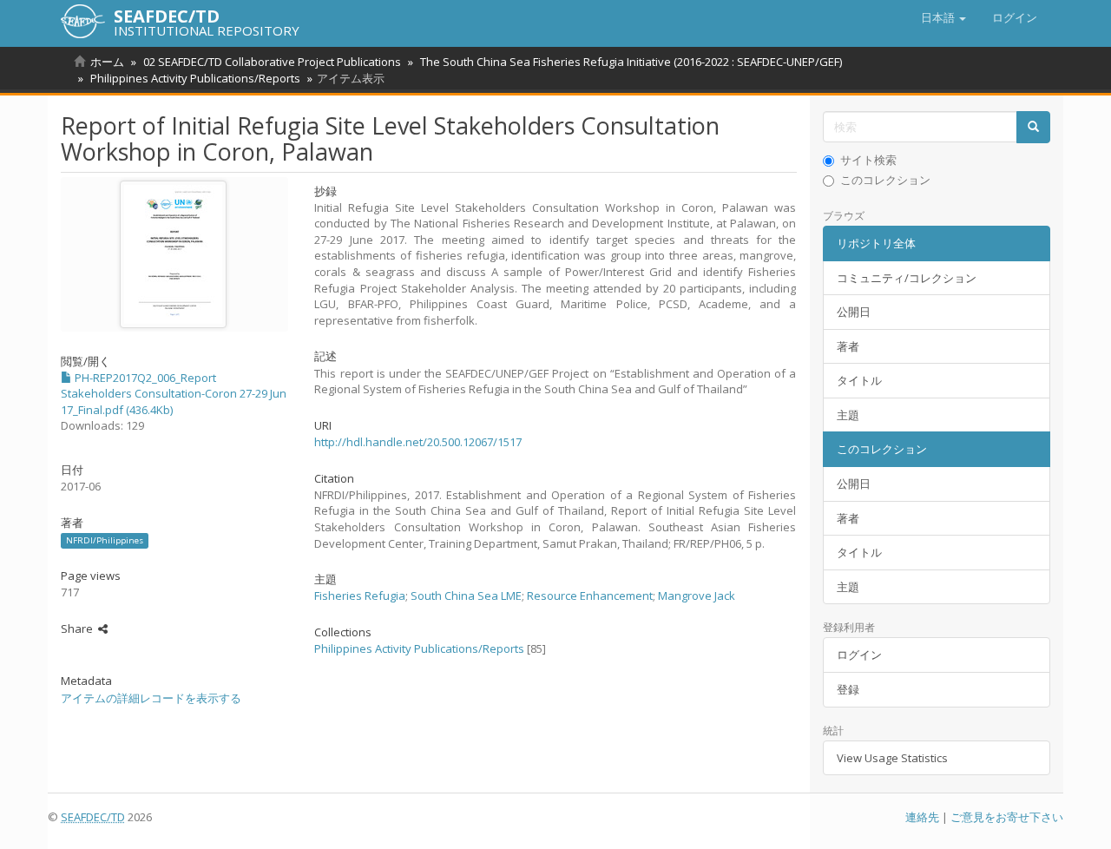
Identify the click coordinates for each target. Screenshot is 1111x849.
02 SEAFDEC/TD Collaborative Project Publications (272, 61)
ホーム (107, 61)
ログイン (859, 654)
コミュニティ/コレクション (906, 278)
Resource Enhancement (590, 595)
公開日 (854, 311)
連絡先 (922, 817)
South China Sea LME (466, 595)
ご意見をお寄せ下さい (1006, 817)
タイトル (859, 380)
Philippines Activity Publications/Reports (195, 78)
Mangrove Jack (696, 595)
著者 (848, 346)
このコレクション (885, 180)
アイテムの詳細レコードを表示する (151, 698)
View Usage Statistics (892, 758)
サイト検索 (868, 160)
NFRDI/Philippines (104, 540)
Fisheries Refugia (359, 595)
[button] (943, 17)
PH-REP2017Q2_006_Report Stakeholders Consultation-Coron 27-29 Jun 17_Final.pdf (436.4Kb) (173, 394)
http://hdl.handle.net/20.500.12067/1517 (418, 442)
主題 (848, 415)
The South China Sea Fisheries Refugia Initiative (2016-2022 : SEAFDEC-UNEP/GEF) (631, 61)
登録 (848, 689)
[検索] (1033, 127)
